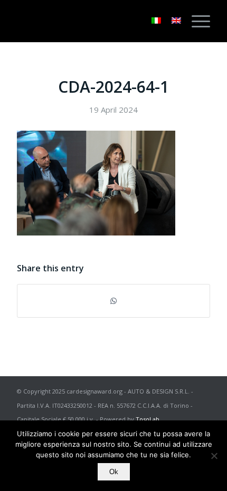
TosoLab (147, 419)
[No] (214, 455)
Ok (113, 472)
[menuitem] (195, 21)
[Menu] (195, 21)
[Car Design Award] (94, 21)
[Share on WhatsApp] (113, 300)
